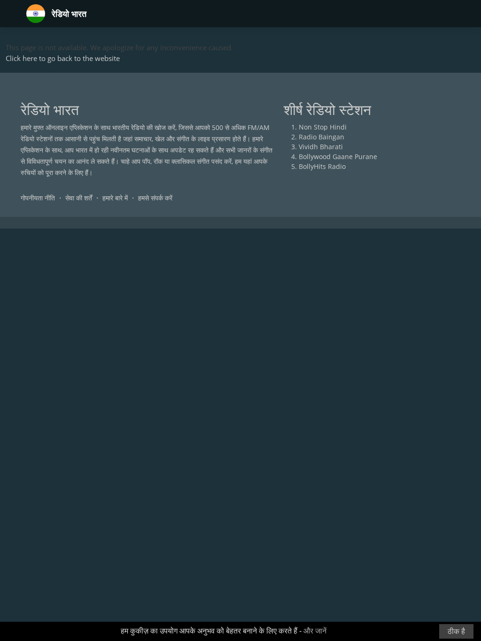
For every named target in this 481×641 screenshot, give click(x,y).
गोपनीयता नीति (38, 197)
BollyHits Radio (322, 166)
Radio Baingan (321, 136)
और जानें (314, 631)
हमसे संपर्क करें (155, 197)
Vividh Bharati (321, 146)
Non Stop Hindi (323, 126)
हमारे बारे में (115, 197)
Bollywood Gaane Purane (338, 156)
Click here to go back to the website (63, 58)
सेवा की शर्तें (78, 197)
